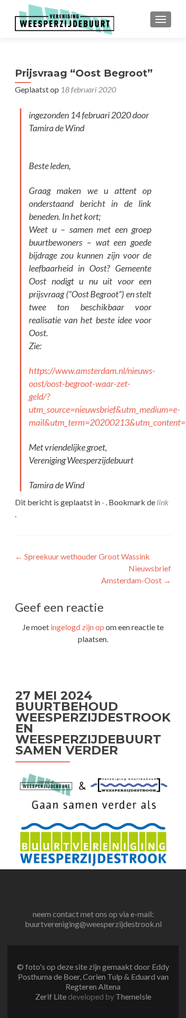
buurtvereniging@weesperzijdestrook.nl (93, 923)
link (163, 502)
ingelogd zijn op (77, 627)
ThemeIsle (133, 996)
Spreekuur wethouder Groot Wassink (82, 556)
